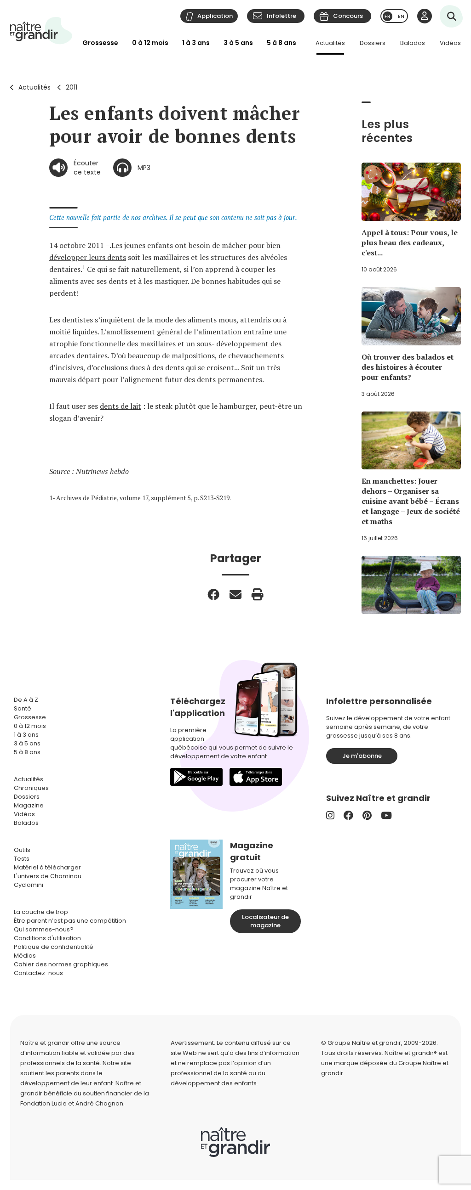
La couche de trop (41, 912)
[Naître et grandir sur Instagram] (330, 815)
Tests (21, 858)
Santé (22, 708)
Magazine (29, 805)
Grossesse (100, 42)
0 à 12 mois (150, 42)
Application (215, 15)
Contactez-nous (38, 973)
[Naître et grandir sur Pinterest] (367, 815)
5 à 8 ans (281, 42)
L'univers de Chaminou (47, 876)
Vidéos (450, 43)
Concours (348, 15)
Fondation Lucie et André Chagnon (71, 1103)
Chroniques (31, 788)
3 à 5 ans (238, 42)
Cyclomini (28, 884)
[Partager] (213, 594)
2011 (71, 87)
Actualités (330, 43)
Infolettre (281, 15)
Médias (25, 955)
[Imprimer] (258, 594)
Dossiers (372, 43)
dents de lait (120, 406)
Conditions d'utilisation (47, 938)
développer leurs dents (87, 257)
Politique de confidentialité (53, 946)
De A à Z (26, 699)
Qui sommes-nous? (44, 929)
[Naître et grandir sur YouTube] (386, 815)
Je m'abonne (362, 755)
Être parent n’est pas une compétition (70, 920)
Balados (412, 43)
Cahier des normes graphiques (61, 964)
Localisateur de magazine (265, 921)
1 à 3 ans (196, 42)
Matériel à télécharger (47, 867)
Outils (22, 850)
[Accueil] (41, 30)
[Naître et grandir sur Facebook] (348, 815)
